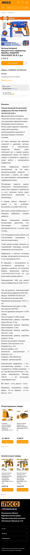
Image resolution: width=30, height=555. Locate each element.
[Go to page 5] (6, 446)
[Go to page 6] (7, 446)
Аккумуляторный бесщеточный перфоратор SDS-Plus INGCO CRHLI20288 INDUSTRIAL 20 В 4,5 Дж (22, 478)
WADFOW (11, 13)
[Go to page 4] (5, 446)
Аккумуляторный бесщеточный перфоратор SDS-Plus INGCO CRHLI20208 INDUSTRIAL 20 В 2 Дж (7, 478)
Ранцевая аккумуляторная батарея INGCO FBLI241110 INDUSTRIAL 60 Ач (7, 426)
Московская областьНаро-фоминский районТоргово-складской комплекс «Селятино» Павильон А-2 (13, 517)
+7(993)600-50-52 (9, 509)
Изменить (14, 88)
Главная (3, 13)
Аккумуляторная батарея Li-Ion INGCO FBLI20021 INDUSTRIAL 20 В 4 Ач (22, 426)
